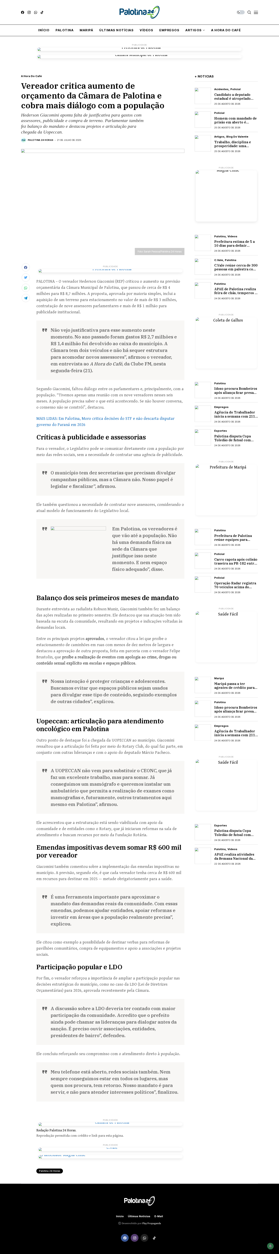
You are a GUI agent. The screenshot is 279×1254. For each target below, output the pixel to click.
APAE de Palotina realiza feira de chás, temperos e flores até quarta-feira (235, 293)
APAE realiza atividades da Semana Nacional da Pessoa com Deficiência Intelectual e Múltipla (234, 860)
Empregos (221, 407)
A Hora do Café (31, 76)
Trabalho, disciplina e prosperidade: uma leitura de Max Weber (232, 146)
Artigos (219, 136)
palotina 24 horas (49, 1170)
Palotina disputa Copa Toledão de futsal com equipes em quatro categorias (232, 442)
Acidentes (221, 89)
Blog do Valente (237, 136)
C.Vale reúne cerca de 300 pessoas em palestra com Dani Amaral (236, 269)
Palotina (220, 236)
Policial (235, 89)
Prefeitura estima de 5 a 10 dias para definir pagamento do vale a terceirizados (234, 248)
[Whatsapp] (35, 12)
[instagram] (29, 12)
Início (120, 1216)
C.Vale (218, 259)
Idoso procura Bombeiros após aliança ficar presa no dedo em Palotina (235, 392)
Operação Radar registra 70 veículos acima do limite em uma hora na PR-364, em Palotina (235, 589)
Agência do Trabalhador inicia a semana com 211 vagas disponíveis (234, 416)
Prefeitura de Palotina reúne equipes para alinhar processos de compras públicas (233, 542)
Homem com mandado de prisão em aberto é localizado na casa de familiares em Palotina (235, 124)
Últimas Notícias (139, 1216)
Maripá (219, 678)
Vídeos (232, 236)
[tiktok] (42, 12)
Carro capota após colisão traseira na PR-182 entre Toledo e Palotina (235, 563)
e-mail (158, 1216)
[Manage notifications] (270, 1246)
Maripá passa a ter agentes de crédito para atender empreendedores (236, 688)
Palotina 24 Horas (40, 140)
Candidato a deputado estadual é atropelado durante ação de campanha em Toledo (232, 101)
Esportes (220, 430)
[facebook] (22, 12)
